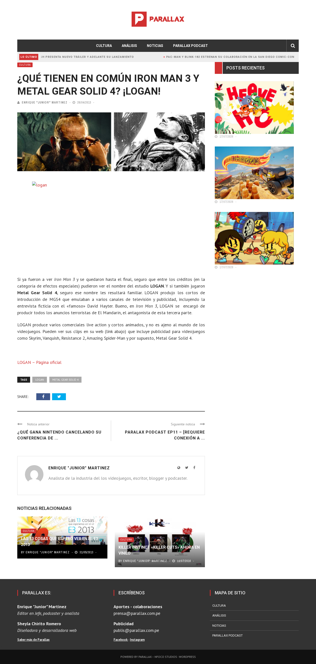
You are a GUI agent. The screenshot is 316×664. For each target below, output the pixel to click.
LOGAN (39, 379)
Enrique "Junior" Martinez (44, 102)
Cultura (104, 46)
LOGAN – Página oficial (39, 362)
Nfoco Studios (166, 657)
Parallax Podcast (190, 46)
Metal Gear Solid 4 (65, 379)
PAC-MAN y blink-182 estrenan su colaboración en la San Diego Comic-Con (213, 57)
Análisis (129, 46)
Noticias (155, 46)
